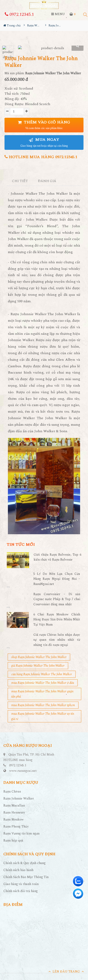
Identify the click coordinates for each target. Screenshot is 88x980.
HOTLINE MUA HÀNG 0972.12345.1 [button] (42, 156)
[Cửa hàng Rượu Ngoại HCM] (44, 4)
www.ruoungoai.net (23, 770)
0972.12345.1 (21, 14)
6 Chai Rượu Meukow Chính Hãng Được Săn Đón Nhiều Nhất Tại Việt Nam (56, 619)
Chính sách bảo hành (18, 870)
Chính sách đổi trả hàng (20, 891)
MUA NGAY (44, 142)
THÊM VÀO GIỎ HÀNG (46, 125)
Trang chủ (13, 25)
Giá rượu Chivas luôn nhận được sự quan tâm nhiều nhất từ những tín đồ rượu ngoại (56, 639)
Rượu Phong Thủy (16, 826)
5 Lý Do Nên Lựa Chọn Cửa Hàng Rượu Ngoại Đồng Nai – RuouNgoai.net (56, 578)
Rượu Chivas (12, 791)
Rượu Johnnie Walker (18, 798)
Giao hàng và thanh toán (21, 884)
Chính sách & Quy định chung (24, 863)
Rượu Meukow (13, 819)
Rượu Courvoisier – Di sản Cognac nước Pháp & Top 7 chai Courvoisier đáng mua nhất (56, 599)
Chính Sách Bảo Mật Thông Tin (26, 877)
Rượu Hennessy (14, 812)
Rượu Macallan (14, 805)
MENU (59, 14)
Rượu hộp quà (13, 840)
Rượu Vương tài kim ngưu (21, 833)
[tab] (20, 181)
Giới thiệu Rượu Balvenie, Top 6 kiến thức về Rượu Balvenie (57, 557)
